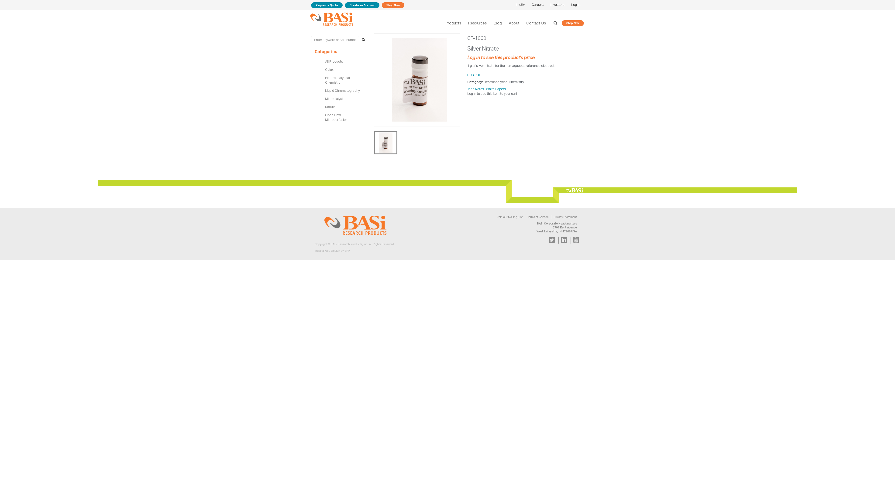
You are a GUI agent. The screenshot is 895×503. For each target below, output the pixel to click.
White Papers (496, 89)
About (514, 23)
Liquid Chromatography (342, 90)
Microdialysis (334, 99)
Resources (477, 23)
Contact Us (536, 23)
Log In (575, 5)
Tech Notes (475, 89)
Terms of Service (538, 217)
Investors (557, 5)
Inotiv (520, 5)
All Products (334, 61)
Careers (538, 5)
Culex (329, 69)
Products (453, 23)
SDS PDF (474, 75)
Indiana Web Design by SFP (332, 250)
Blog (498, 23)
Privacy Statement (565, 217)
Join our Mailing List (510, 217)
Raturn (330, 107)
